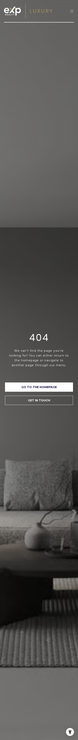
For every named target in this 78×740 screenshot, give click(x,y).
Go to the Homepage (39, 387)
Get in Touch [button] (39, 400)
